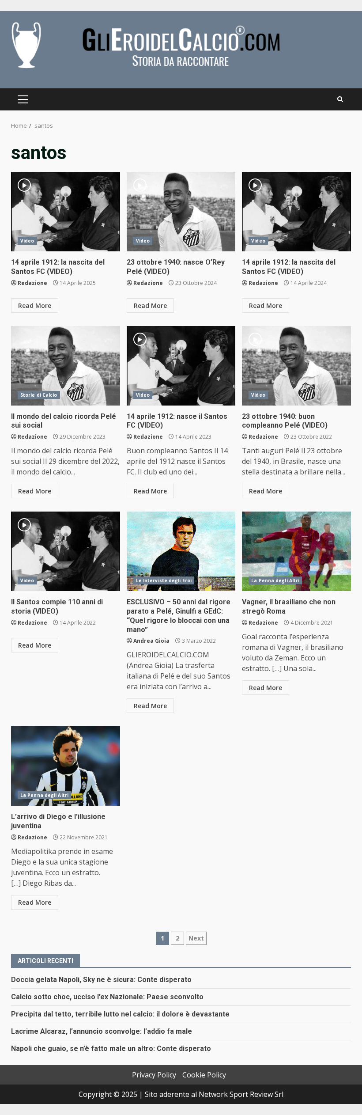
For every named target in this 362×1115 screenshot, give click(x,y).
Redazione (32, 283)
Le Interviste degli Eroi (164, 580)
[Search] (340, 99)
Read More (34, 305)
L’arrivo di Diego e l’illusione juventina (65, 766)
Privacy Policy (154, 1075)
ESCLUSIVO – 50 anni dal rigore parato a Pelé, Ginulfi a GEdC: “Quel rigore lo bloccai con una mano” (181, 551)
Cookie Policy (204, 1075)
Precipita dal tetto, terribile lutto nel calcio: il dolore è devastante (120, 1014)
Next (196, 938)
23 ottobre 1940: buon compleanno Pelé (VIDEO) (296, 366)
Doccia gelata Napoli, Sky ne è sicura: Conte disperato (101, 979)
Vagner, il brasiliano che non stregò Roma (296, 551)
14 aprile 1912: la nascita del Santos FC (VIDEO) (65, 211)
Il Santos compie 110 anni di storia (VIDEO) (65, 551)
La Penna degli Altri (275, 580)
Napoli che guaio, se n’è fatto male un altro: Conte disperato (111, 1048)
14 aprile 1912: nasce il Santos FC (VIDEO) (181, 366)
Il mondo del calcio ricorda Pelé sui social (65, 366)
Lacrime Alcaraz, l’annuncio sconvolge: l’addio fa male (101, 1031)
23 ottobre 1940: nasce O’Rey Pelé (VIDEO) (181, 211)
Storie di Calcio (38, 395)
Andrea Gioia (151, 641)
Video (27, 241)
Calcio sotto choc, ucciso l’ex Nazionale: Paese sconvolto (107, 997)
